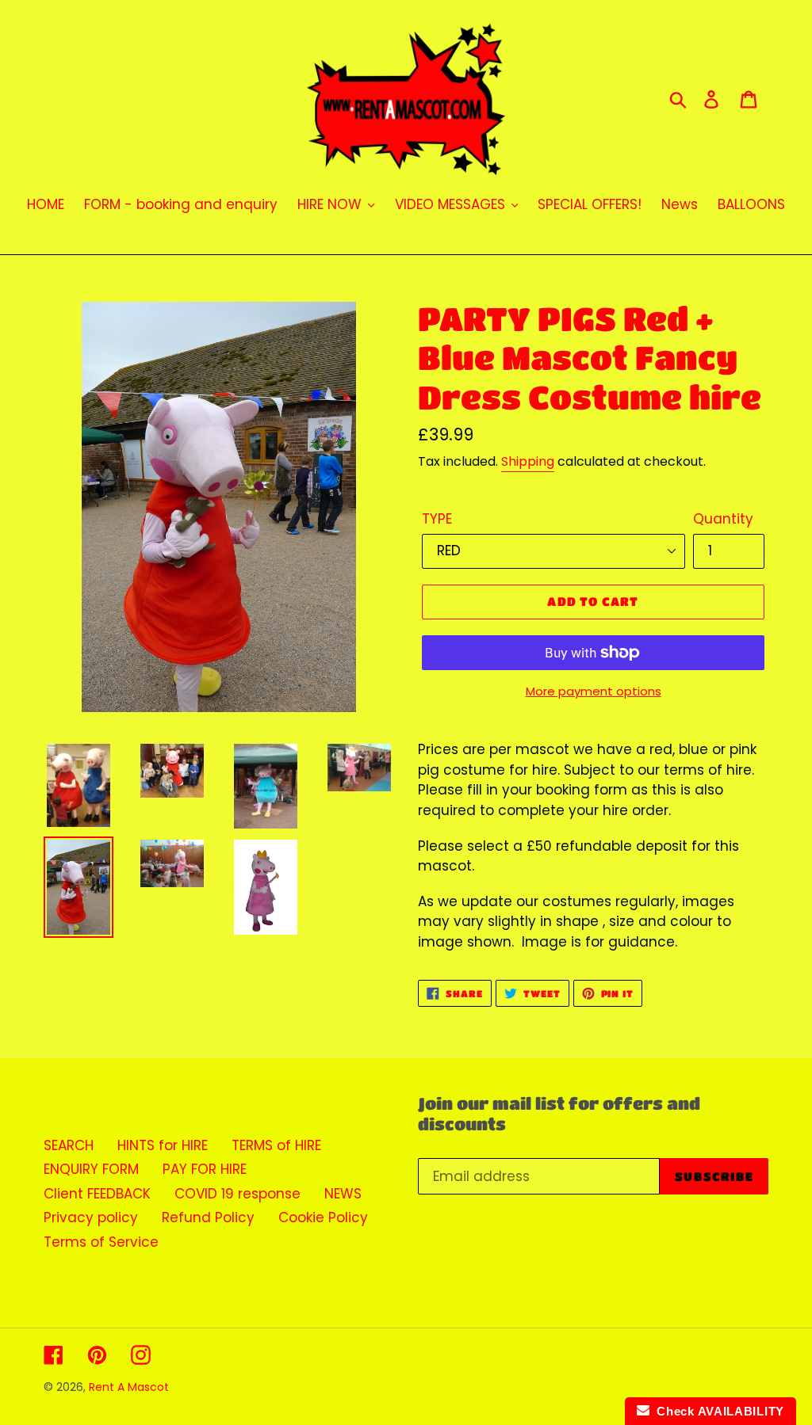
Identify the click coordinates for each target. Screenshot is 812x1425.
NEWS (343, 1193)
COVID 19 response (237, 1193)
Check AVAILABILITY (716, 1411)
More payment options (593, 691)
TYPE (437, 518)
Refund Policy (208, 1217)
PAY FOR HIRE (205, 1169)
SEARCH (69, 1145)
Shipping (527, 461)
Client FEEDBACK (97, 1193)
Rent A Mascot (129, 1387)
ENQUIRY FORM (91, 1169)
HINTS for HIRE (162, 1145)
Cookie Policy (323, 1217)
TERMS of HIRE (276, 1145)
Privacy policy (91, 1217)
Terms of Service (101, 1242)
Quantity (723, 518)
